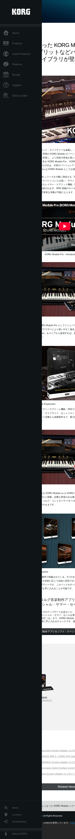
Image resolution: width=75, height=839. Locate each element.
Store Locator (20, 95)
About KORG (19, 833)
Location (17, 814)
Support (16, 85)
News (15, 807)
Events (16, 74)
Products (17, 43)
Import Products (21, 53)
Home (15, 32)
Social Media (19, 821)
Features (17, 64)
